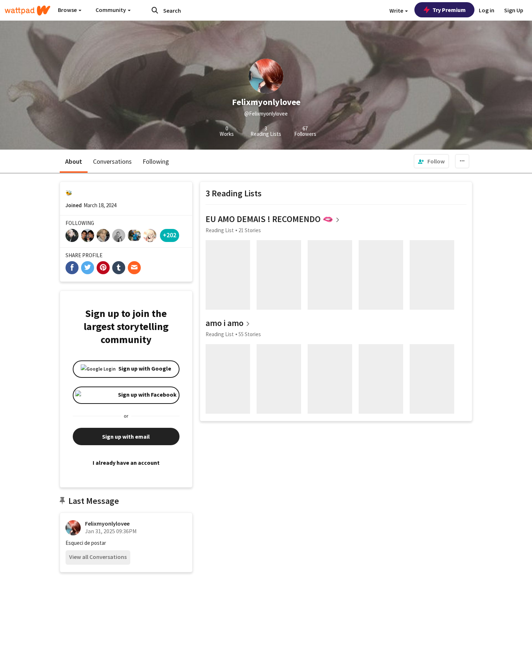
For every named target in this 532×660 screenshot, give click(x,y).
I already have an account (126, 462)
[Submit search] (155, 10)
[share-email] (134, 267)
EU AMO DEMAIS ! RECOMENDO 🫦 (269, 219)
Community (111, 9)
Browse (68, 9)
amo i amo (225, 323)
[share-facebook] (72, 267)
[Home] (27, 10)
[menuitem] (431, 161)
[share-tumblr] (118, 267)
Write (396, 10)
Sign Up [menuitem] (513, 10)
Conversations (112, 161)
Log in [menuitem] (486, 10)
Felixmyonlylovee (107, 523)
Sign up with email (126, 436)
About (73, 161)
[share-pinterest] (103, 267)
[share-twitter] (87, 267)
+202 (169, 235)
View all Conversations (98, 556)
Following (156, 161)
